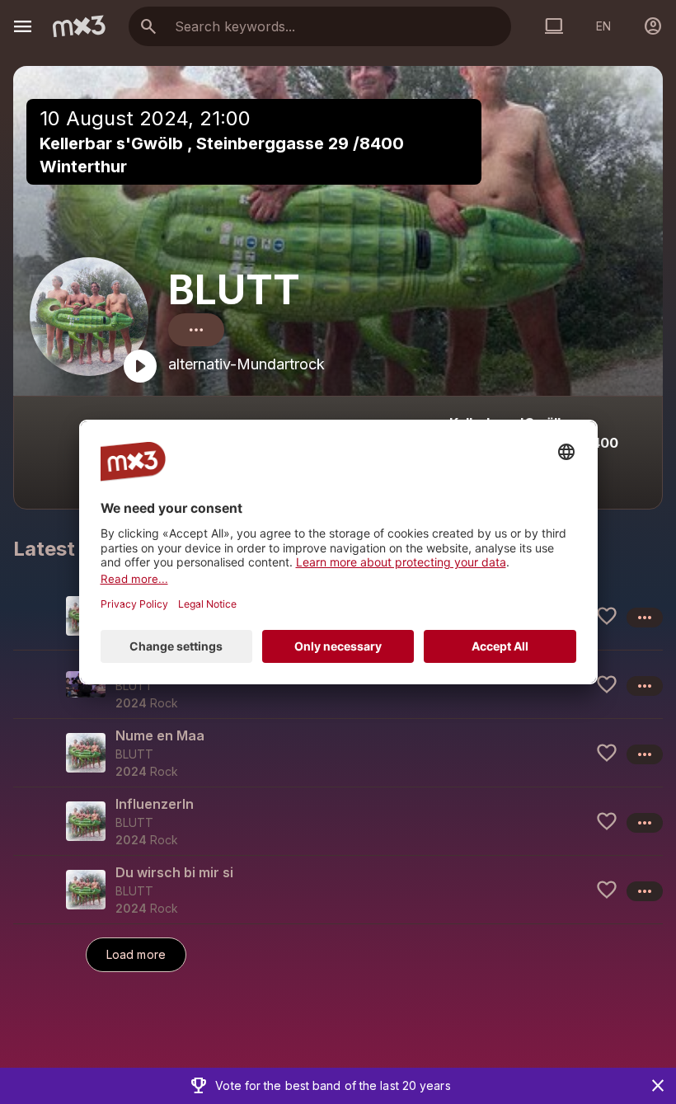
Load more (136, 954)
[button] (338, 684)
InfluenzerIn (154, 804)
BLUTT (234, 289)
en (603, 26)
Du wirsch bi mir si (174, 872)
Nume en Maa (159, 735)
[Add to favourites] (607, 616)
